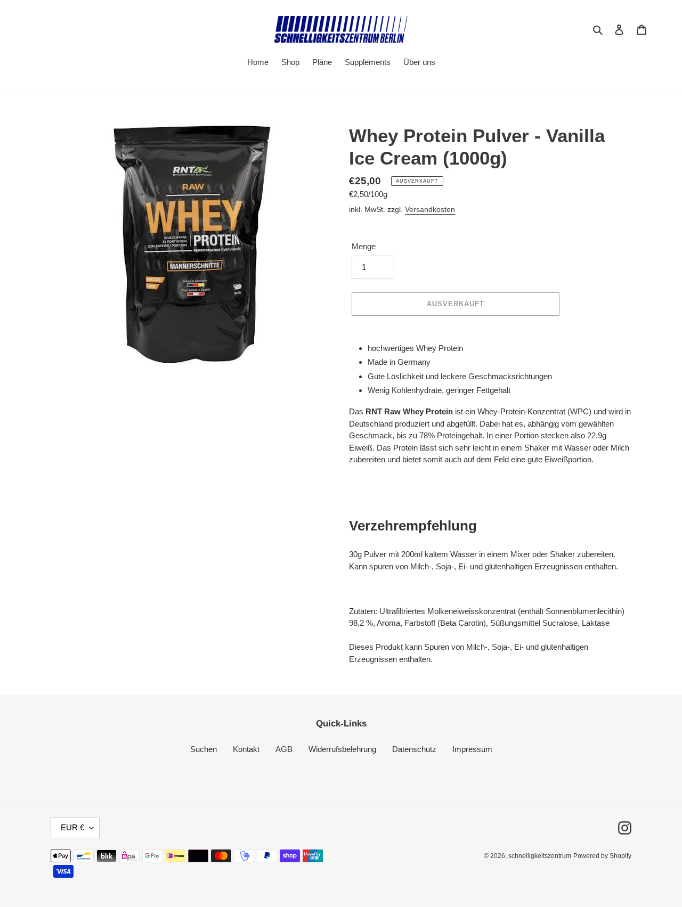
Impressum (472, 749)
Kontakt (246, 749)
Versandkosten (430, 209)
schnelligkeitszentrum (539, 856)
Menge (364, 246)
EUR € (72, 827)
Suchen (203, 749)
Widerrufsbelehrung (342, 749)
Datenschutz (414, 749)
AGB (284, 749)
